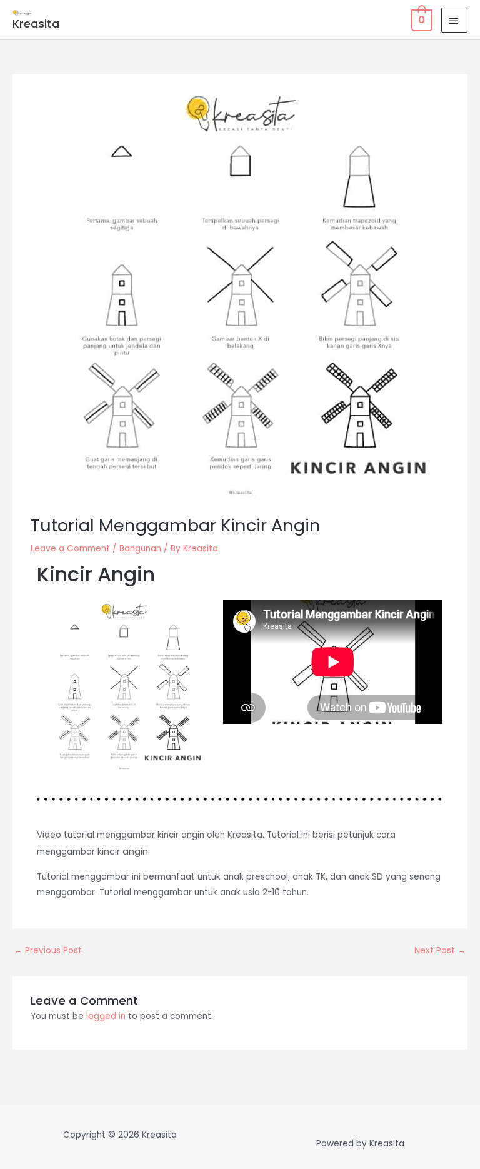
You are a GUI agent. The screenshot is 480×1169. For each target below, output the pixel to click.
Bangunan (140, 548)
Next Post (440, 950)
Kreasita (35, 23)
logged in (106, 1016)
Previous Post (48, 950)
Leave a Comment (70, 548)
